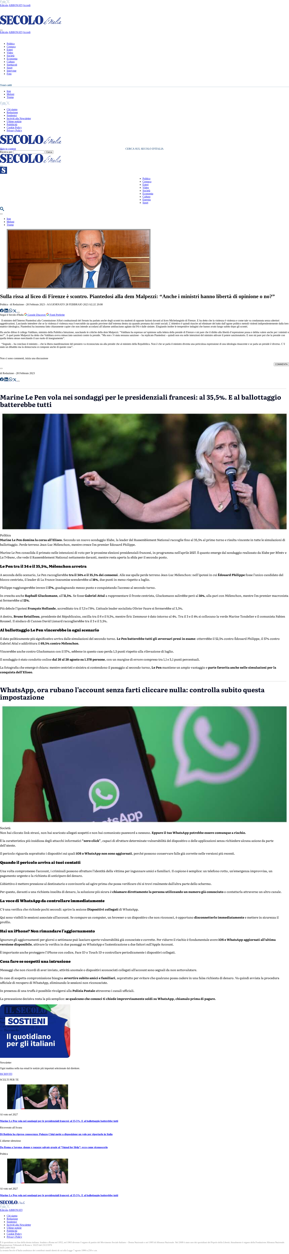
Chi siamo (12, 109)
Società (10, 55)
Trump (10, 97)
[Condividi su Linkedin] (6, 311)
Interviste (11, 70)
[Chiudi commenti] (1, 368)
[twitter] (8, 2)
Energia (146, 199)
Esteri (10, 49)
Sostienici (12, 115)
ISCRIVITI (6, 1074)
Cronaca (11, 46)
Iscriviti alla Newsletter (19, 118)
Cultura (11, 61)
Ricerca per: (6, 151)
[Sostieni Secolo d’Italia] (35, 1056)
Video (10, 52)
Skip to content (8, 148)
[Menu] (1, 166)
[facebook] (1, 2)
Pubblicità (12, 124)
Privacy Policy (14, 130)
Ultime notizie (14, 121)
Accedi (26, 5)
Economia (12, 58)
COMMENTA (281, 364)
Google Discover (36, 314)
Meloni (10, 94)
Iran (9, 91)
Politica (11, 43)
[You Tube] (4, 2)
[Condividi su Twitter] (15, 311)
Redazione (12, 112)
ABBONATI (15, 5)
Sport (9, 67)
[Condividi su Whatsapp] (11, 311)
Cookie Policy (14, 127)
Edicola (4, 5)
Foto (9, 73)
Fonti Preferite (57, 314)
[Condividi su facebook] (2, 311)
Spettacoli (12, 64)
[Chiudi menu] (1, 30)
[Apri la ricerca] (2, 210)
